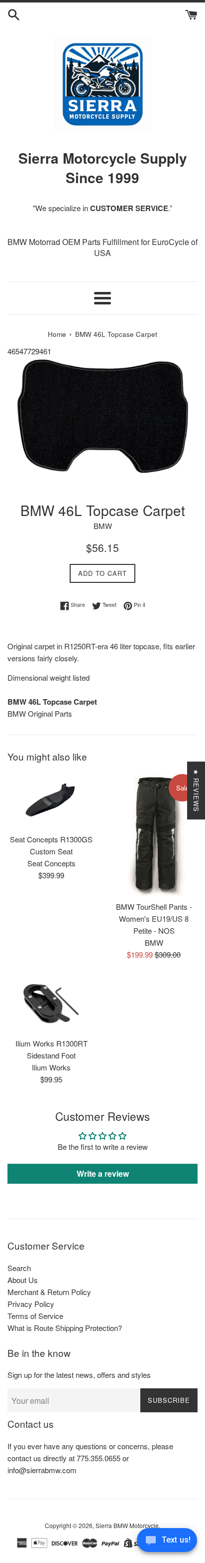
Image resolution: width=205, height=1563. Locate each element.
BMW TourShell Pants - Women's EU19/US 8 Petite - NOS (154, 918)
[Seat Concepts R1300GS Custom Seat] (51, 800)
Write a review (103, 1173)
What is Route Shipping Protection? (64, 1327)
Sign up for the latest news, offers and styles (79, 1374)
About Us (22, 1280)
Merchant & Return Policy (49, 1292)
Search (19, 1268)
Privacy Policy (30, 1304)
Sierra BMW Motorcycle (127, 1525)
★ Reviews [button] (196, 790)
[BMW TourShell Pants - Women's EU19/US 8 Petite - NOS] (154, 834)
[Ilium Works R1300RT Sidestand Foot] (51, 1004)
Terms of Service (35, 1315)
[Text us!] (167, 1542)
